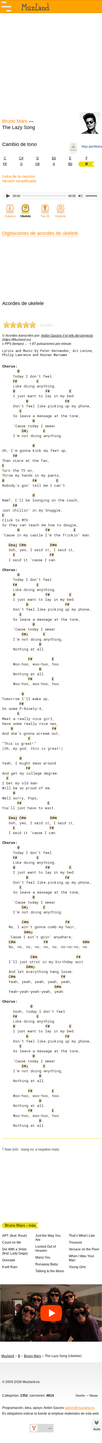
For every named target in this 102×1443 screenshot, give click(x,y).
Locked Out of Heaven (45, 1249)
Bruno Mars (14, 121)
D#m (53, 544)
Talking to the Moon (49, 1271)
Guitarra (10, 216)
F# (15, 381)
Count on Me (11, 1242)
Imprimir (60, 216)
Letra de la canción (18, 176)
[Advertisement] (51, 65)
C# (21, 158)
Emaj (13, 544)
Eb (54, 158)
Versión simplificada (19, 181)
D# (25, 430)
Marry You (42, 1257)
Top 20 (45, 216)
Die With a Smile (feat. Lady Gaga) (15, 1251)
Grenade (8, 1260)
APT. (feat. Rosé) (14, 1236)
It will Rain (9, 1267)
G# (37, 164)
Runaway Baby (46, 1264)
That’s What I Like (82, 1236)
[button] (51, 1313)
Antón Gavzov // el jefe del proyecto (67, 335)
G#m (28, 932)
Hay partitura (92, 146)
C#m (22, 544)
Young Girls (77, 1267)
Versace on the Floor (84, 1249)
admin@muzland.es (80, 1408)
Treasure (75, 1242)
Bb (70, 164)
